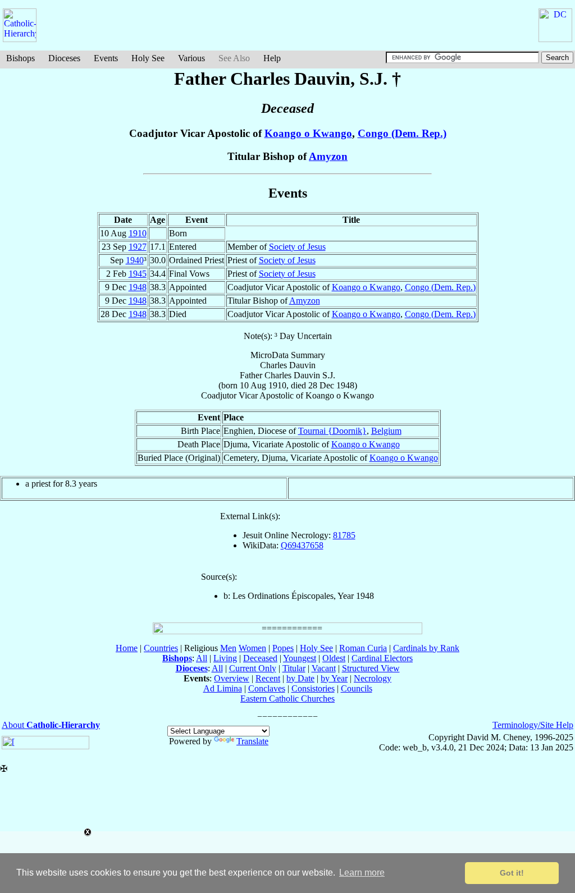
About (51, 725)
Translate (252, 741)
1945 (138, 273)
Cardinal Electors (382, 658)
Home (127, 648)
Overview (231, 678)
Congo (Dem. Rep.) (402, 133)
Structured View (371, 668)
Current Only (252, 668)
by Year (334, 678)
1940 (135, 260)
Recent (267, 678)
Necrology (372, 678)
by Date (300, 678)
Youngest (299, 658)
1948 (138, 287)
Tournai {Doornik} (332, 431)
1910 (138, 233)
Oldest (333, 658)
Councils (356, 688)
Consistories (313, 688)
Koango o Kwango (308, 133)
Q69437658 (302, 545)
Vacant (324, 668)
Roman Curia (363, 648)
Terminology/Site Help (532, 725)
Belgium (386, 431)
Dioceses (64, 58)
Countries (161, 648)
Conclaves (266, 688)
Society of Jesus (297, 246)
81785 (344, 535)
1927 (138, 246)
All (201, 658)
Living (225, 658)
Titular (293, 668)
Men (228, 648)
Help (272, 58)
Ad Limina (222, 688)
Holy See (148, 58)
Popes (283, 648)
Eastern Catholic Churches (287, 698)
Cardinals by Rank (426, 648)
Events (106, 58)
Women (252, 648)
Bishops (20, 58)
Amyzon (328, 156)
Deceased (260, 658)
